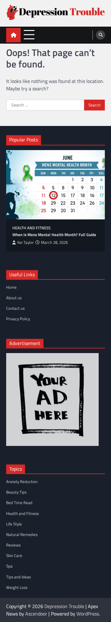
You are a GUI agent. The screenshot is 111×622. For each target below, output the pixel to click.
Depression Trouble (64, 606)
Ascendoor (36, 613)
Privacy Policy (18, 319)
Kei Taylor (25, 242)
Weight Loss (16, 587)
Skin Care (14, 555)
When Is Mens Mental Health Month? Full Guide (54, 234)
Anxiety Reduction (22, 481)
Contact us (15, 308)
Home (11, 287)
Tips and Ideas (18, 577)
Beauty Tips (16, 492)
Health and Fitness (31, 228)
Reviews (13, 545)
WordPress (87, 613)
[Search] (100, 35)
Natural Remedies (22, 534)
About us (14, 298)
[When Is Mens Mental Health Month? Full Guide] (55, 184)
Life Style (14, 524)
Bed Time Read (19, 502)
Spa (9, 566)
